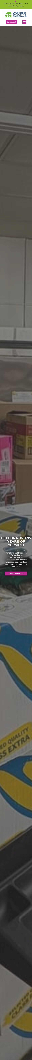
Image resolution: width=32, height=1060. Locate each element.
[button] (24, 22)
